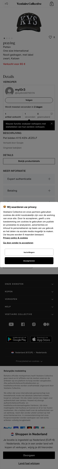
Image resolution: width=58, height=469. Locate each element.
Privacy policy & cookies (15, 237)
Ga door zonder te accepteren (18, 242)
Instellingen (29, 252)
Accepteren (29, 260)
